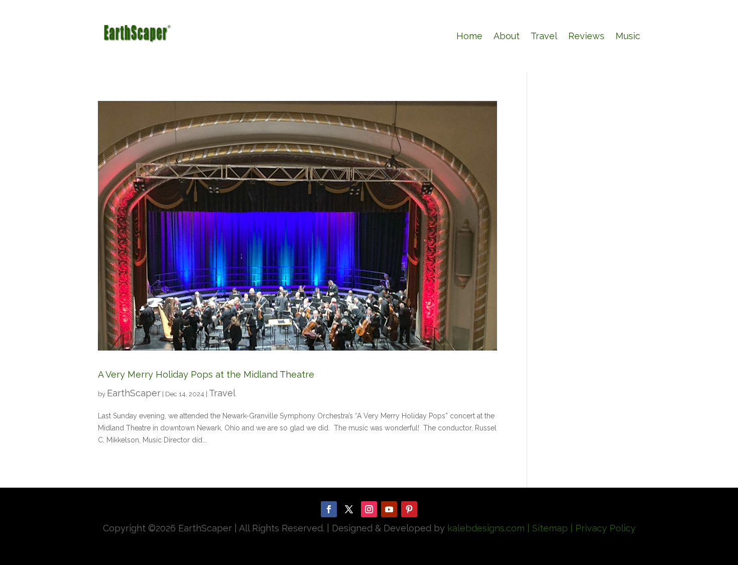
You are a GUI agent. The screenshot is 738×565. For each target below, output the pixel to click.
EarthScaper (134, 393)
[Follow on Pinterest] (409, 509)
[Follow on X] (349, 509)
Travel (544, 36)
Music (628, 36)
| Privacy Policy (603, 528)
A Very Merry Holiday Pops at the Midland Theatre (206, 374)
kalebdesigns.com (486, 528)
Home (469, 36)
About (507, 36)
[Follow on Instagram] (369, 509)
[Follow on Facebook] (329, 509)
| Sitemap (546, 528)
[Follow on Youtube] (389, 509)
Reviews (586, 36)
